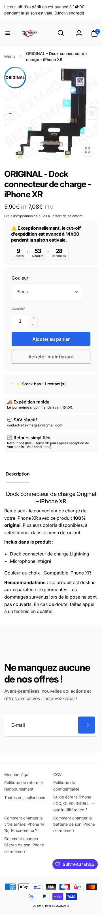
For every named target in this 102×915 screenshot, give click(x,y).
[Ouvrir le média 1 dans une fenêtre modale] (51, 113)
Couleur (20, 278)
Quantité (18, 308)
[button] (7, 33)
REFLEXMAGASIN (57, 906)
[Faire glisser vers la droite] (92, 113)
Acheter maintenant (51, 357)
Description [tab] (17, 474)
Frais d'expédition (18, 216)
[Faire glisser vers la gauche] (10, 113)
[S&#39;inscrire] (86, 725)
